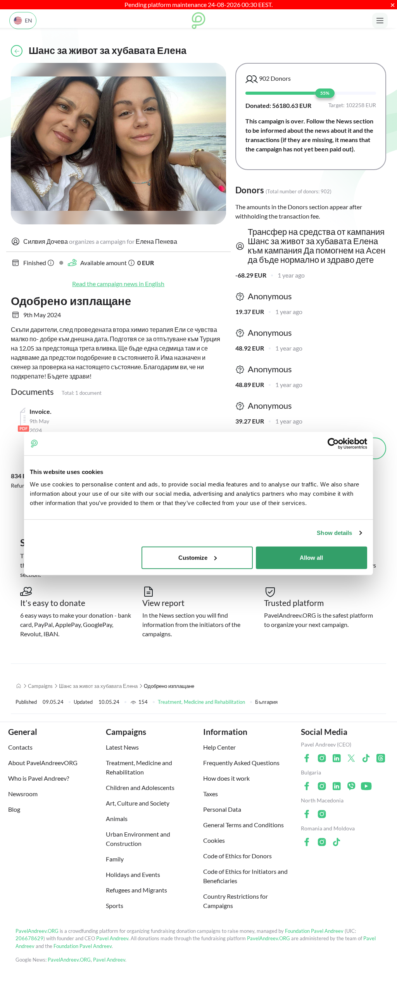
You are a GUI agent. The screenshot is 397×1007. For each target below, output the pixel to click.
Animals (117, 818)
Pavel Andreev (112, 938)
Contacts (20, 747)
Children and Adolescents (140, 787)
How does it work (226, 778)
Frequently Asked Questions (241, 762)
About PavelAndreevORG (43, 762)
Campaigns (40, 686)
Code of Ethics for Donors (237, 855)
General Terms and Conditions (243, 824)
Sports (114, 905)
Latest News (122, 747)
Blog (14, 809)
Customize (192, 557)
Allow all (311, 557)
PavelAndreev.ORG (37, 931)
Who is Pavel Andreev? (38, 778)
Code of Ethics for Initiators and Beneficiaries (245, 876)
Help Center (219, 747)
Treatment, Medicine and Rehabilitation (201, 702)
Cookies (214, 840)
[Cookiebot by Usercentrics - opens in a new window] (333, 444)
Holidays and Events (133, 874)
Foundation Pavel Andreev (315, 931)
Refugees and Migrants (136, 890)
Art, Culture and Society (137, 803)
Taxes (210, 793)
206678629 (29, 938)
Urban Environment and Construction (138, 838)
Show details (334, 533)
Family (115, 859)
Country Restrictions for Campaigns (235, 900)
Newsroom (23, 793)
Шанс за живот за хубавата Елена (98, 686)
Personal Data (222, 809)
